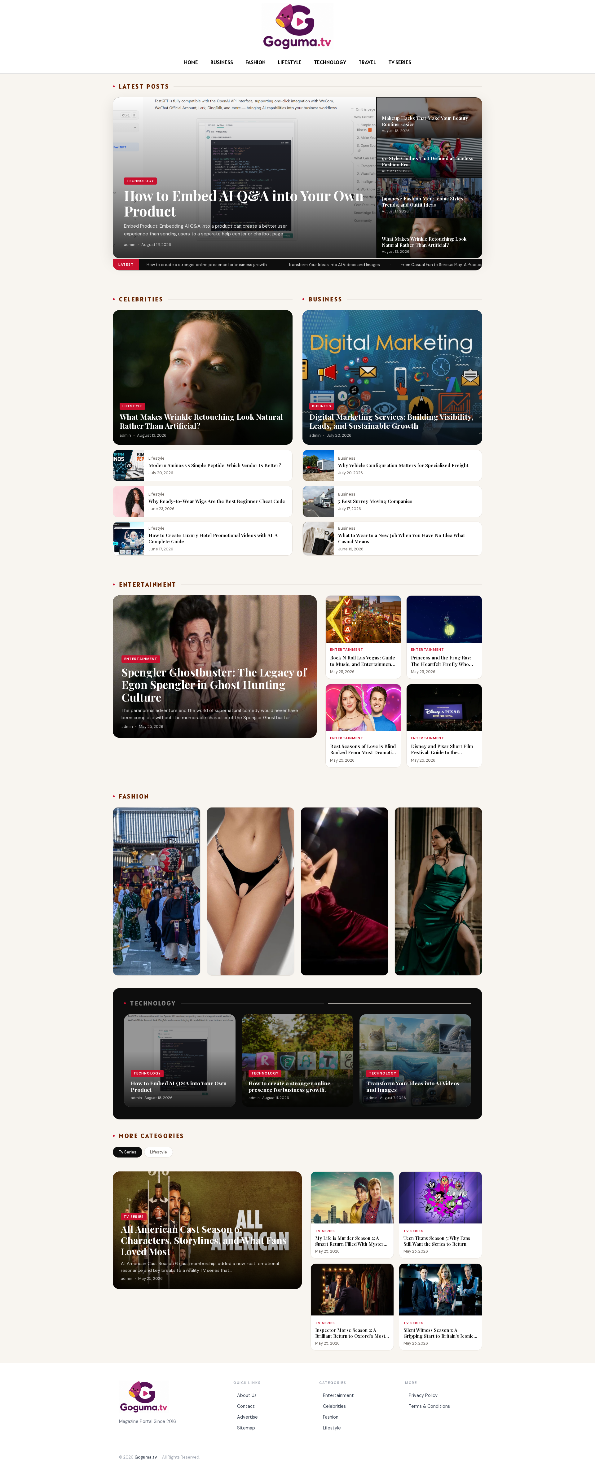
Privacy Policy (423, 1395)
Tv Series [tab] (127, 1152)
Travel (367, 62)
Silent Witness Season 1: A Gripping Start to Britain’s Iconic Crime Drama (438, 1336)
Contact (246, 1406)
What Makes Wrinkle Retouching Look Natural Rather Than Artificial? (424, 241)
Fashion (255, 62)
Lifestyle (290, 62)
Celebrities (334, 1406)
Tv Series (399, 62)
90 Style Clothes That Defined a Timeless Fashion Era (428, 161)
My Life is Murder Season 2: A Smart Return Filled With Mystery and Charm (350, 1244)
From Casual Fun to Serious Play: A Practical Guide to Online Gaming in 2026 (474, 264)
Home (191, 62)
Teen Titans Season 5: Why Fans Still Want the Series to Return (436, 1241)
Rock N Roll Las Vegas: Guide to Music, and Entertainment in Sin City (362, 663)
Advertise (247, 1417)
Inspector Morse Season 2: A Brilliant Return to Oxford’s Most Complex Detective (350, 1336)
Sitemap (246, 1428)
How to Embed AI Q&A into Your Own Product (244, 203)
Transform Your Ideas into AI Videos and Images (334, 264)
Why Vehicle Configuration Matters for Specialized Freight (403, 465)
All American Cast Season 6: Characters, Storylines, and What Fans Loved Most (204, 1240)
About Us (247, 1395)
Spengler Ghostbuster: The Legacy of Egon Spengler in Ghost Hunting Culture (213, 684)
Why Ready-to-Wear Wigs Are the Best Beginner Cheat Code (217, 501)
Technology (330, 62)
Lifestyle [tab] (158, 1152)
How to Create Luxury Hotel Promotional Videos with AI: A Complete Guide (213, 538)
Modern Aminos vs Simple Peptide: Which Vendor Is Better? (214, 465)
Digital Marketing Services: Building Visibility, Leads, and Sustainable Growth (391, 421)
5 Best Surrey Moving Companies (375, 501)
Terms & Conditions (429, 1406)
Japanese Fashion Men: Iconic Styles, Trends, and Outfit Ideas (423, 201)
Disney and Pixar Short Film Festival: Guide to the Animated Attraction (442, 752)
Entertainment (338, 1395)
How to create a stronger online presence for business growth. (207, 264)
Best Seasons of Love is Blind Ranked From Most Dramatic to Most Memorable (363, 752)
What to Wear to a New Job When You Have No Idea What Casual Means (401, 538)
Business (221, 62)
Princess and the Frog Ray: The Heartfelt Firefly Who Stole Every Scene (441, 663)
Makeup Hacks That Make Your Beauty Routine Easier (425, 121)
